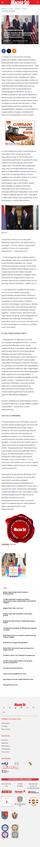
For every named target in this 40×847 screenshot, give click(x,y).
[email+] (3, 712)
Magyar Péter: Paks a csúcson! (13, 608)
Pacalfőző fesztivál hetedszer (13, 668)
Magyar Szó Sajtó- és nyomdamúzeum (33, 786)
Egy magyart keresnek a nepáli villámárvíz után (18, 679)
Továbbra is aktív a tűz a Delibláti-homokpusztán (19, 655)
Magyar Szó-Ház (6, 785)
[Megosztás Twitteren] (9, 51)
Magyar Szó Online (7, 9)
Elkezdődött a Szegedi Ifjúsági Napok (15, 642)
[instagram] (27, 707)
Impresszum (5, 752)
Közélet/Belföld (9, 27)
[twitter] (9, 707)
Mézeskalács (5, 723)
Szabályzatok (5, 749)
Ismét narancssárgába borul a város (14, 674)
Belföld (24, 9)
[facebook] (3, 707)
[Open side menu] (2, 2)
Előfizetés (4, 740)
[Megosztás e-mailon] (14, 51)
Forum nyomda (20, 785)
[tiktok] (21, 707)
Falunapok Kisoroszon (10, 685)
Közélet (17, 9)
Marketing (4, 743)
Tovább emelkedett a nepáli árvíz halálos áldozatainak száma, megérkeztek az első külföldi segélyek (19, 601)
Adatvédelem (5, 746)
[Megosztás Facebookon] (3, 51)
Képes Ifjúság (5, 729)
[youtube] (15, 707)
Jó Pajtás (4, 726)
